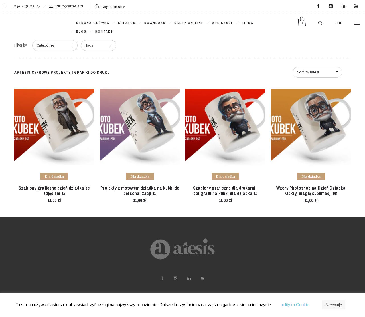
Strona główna (93, 23)
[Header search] (320, 23)
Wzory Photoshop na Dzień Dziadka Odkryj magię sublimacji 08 (311, 190)
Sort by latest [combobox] (308, 72)
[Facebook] (318, 6)
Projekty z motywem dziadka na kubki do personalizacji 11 (139, 190)
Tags (89, 45)
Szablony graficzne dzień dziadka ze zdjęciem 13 (54, 190)
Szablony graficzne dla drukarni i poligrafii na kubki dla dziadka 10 (225, 190)
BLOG (81, 31)
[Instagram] (331, 6)
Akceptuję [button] (333, 305)
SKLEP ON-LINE (189, 23)
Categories (45, 45)
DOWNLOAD (155, 23)
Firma (248, 23)
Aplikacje (222, 23)
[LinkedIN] (343, 6)
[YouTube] (356, 6)
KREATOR (127, 23)
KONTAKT (104, 31)
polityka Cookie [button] (295, 304)
